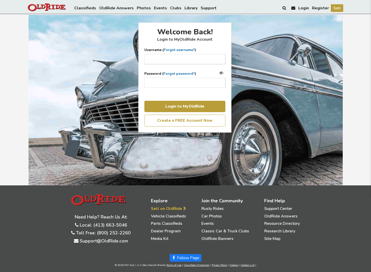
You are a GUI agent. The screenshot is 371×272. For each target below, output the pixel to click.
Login (303, 8)
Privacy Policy (219, 265)
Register (320, 8)
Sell (337, 8)
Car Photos (211, 216)
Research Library (279, 231)
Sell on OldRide (167, 208)
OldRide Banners (217, 238)
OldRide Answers (116, 8)
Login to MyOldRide (184, 106)
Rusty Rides (212, 208)
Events (160, 8)
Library (191, 8)
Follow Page (187, 258)
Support (209, 8)
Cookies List (248, 265)
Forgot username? (179, 49)
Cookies (233, 265)
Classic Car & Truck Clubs (225, 231)
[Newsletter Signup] (293, 8)
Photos (144, 8)
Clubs (175, 8)
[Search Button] (284, 8)
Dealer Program (166, 231)
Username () (170, 50)
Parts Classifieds (166, 223)
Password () (170, 73)
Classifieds (85, 8)
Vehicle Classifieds (168, 216)
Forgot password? (179, 73)
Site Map (272, 238)
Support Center (278, 208)
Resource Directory (282, 223)
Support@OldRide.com (104, 241)
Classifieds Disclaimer (196, 265)
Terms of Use (174, 265)
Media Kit (159, 238)
